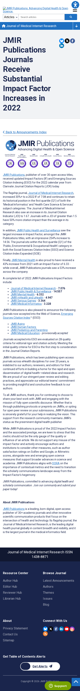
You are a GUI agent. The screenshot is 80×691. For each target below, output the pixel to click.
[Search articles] (71, 17)
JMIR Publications (14, 174)
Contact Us (10, 634)
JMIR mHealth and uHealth (27, 297)
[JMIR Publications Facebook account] (56, 628)
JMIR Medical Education (25, 333)
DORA (56, 463)
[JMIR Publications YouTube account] (66, 628)
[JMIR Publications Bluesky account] (45, 628)
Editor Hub (10, 586)
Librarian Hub (12, 598)
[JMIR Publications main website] (36, 10)
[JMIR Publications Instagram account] (72, 628)
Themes (48, 592)
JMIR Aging (18, 323)
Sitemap (8, 640)
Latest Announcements (58, 580)
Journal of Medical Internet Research (30, 26)
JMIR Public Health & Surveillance (31, 291)
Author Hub (10, 580)
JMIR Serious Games (23, 300)
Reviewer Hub (12, 592)
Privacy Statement (15, 628)
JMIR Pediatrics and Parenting (29, 330)
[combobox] (41, 17)
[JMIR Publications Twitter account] (50, 628)
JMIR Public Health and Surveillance (38, 230)
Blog (46, 604)
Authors (48, 586)
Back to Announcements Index (26, 132)
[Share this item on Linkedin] (61, 45)
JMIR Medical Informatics (26, 303)
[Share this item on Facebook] (72, 40)
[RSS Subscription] (45, 633)
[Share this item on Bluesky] (61, 40)
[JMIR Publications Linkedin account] (61, 628)
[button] (75, 4)
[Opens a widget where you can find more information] (57, 686)
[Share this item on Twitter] (67, 40)
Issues (47, 598)
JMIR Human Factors (23, 327)
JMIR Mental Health (23, 260)
